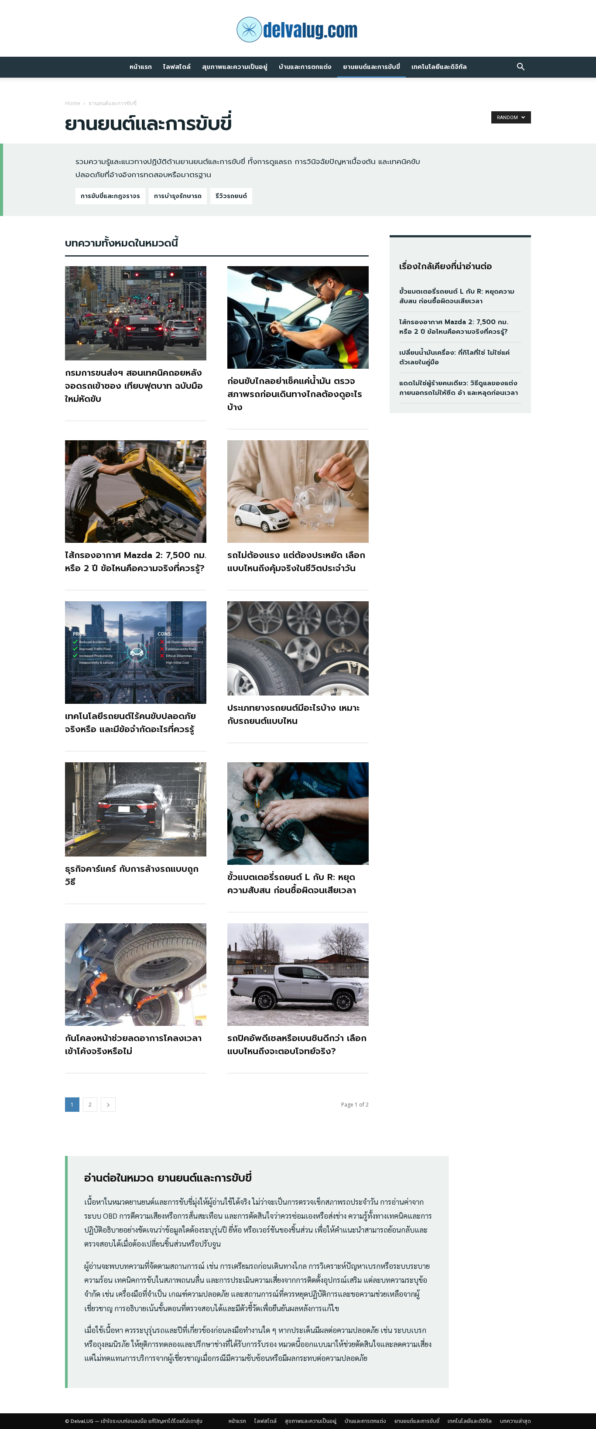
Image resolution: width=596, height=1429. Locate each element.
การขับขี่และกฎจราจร (110, 196)
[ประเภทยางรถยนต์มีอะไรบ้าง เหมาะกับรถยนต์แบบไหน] (298, 648)
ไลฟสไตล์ (177, 67)
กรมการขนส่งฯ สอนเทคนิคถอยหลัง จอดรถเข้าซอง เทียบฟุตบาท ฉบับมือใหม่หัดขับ (134, 385)
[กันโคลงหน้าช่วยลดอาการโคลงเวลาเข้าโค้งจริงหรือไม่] (135, 974)
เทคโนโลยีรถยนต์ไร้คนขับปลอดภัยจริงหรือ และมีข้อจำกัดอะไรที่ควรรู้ (130, 722)
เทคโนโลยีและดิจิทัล (439, 67)
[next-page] (108, 1104)
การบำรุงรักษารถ (178, 196)
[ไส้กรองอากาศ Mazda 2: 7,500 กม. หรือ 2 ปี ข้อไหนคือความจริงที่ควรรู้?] (135, 491)
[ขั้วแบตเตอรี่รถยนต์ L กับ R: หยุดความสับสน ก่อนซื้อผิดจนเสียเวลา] (298, 813)
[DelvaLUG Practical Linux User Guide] (298, 29)
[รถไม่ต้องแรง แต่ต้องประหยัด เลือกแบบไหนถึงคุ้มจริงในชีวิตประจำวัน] (298, 491)
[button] (520, 67)
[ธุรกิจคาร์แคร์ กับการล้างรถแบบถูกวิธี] (135, 809)
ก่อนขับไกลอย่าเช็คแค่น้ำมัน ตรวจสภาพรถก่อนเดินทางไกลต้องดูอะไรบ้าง (294, 394)
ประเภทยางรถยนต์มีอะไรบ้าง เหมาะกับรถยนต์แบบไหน (293, 714)
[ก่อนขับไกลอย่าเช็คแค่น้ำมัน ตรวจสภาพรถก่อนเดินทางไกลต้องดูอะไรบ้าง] (298, 317)
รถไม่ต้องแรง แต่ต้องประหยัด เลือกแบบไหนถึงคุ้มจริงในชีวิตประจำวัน (296, 561)
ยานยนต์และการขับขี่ (371, 67)
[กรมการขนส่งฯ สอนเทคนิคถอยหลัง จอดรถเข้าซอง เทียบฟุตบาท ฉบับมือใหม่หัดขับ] (135, 313)
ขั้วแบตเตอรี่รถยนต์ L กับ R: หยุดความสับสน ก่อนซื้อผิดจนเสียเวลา (291, 883)
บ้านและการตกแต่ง (305, 67)
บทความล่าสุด (515, 1421)
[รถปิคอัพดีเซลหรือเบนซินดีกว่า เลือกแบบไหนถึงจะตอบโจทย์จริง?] (298, 974)
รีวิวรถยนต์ (231, 196)
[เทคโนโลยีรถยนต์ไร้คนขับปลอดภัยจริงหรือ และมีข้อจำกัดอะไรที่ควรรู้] (135, 652)
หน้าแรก (141, 67)
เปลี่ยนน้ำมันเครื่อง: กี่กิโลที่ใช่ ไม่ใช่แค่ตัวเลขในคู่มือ (454, 357)
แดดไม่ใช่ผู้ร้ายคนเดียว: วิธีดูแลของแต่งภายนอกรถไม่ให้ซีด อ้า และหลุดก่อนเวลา (458, 388)
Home (72, 103)
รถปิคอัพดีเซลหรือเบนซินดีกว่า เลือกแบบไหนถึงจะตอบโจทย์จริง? (297, 1044)
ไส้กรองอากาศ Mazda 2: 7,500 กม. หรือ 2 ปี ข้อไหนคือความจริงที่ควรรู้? (135, 561)
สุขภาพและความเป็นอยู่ (234, 67)
